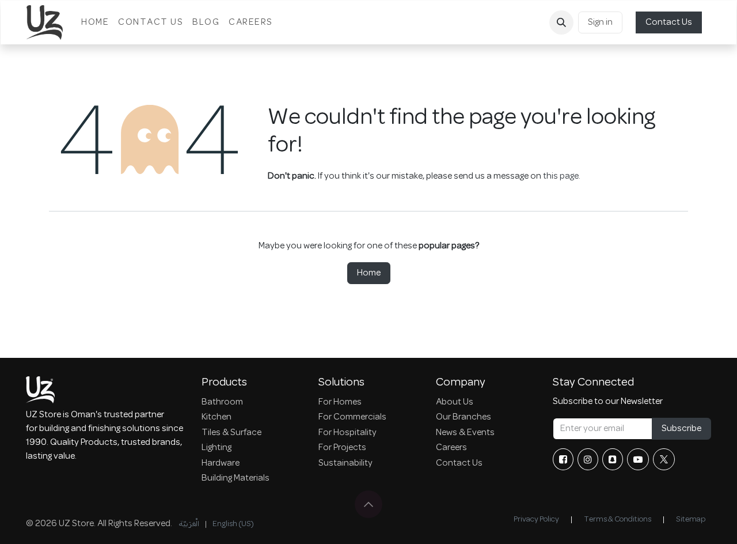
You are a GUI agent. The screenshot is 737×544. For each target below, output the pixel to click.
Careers (451, 447)
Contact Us (668, 22)
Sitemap (690, 519)
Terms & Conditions (617, 519)
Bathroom (222, 402)
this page (561, 176)
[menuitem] (95, 22)
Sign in (600, 22)
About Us (454, 402)
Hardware (221, 463)
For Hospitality (347, 432)
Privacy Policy (536, 519)
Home (369, 273)
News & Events (465, 432)
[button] (561, 22)
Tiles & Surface (231, 432)
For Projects (342, 447)
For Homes (340, 402)
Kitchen (216, 417)
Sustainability (345, 463)
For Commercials (352, 417)
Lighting (216, 447)
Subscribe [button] (681, 428)
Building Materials (235, 478)
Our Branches (463, 417)
